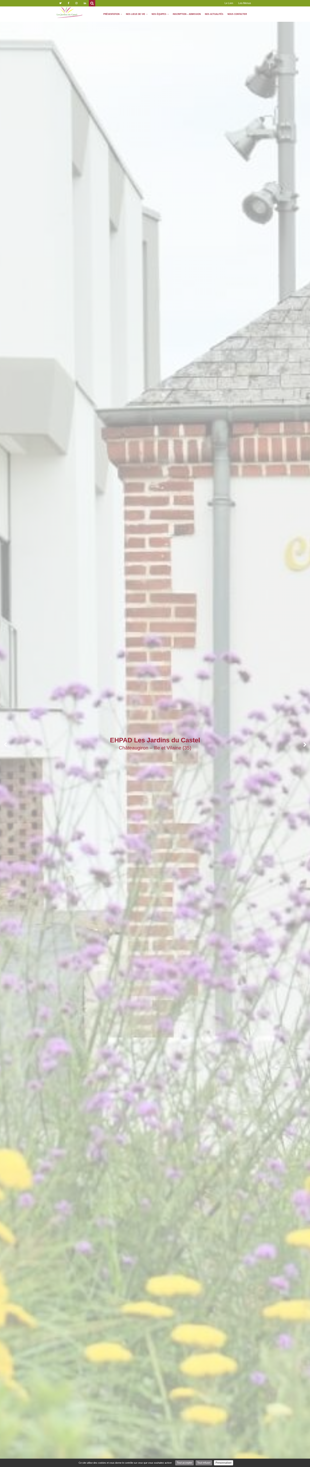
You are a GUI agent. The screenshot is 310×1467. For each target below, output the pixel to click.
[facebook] (68, 3)
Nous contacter (237, 14)
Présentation (111, 14)
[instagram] (76, 3)
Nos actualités (214, 14)
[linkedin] (85, 3)
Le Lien (229, 3)
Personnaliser (224, 1462)
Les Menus (244, 3)
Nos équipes (159, 14)
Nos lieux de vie (136, 14)
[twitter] (60, 3)
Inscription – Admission (187, 14)
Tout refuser (204, 1462)
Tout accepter (184, 1462)
